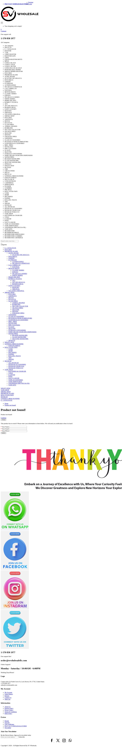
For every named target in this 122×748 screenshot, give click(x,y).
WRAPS (11, 359)
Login (30, 4)
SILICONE (15, 309)
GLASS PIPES (13, 301)
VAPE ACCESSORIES (15, 380)
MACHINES (12, 352)
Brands (7, 721)
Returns (7, 696)
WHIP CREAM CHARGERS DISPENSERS (22, 332)
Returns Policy (9, 708)
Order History (9, 694)
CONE (10, 349)
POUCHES (8, 249)
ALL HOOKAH (13, 363)
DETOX (11, 297)
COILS (10, 373)
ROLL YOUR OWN (11, 347)
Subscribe (22, 737)
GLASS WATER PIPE (19, 337)
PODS (10, 376)
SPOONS (15, 311)
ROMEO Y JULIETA (15, 279)
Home (6, 403)
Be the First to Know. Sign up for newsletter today (16, 735)
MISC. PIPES (12, 321)
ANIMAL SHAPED (18, 303)
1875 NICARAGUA (18, 282)
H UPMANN (12, 260)
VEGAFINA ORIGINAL (16, 291)
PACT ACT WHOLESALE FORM (16, 4)
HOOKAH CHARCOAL (16, 366)
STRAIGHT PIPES (18, 313)
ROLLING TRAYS (14, 356)
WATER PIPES (13, 333)
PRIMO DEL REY (14, 277)
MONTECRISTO (13, 268)
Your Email (5, 429)
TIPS (10, 357)
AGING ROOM (13, 253)
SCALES (11, 327)
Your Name (5, 427)
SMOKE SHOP (9, 292)
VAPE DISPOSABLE (15, 381)
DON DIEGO (12, 256)
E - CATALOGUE (10, 248)
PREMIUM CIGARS (11, 251)
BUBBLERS (16, 304)
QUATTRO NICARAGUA (20, 255)
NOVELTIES (12, 323)
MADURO (15, 287)
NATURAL (16, 267)
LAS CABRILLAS (14, 265)
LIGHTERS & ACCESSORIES (18, 320)
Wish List (7, 699)
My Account (8, 692)
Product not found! (10, 405)
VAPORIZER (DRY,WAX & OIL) (19, 383)
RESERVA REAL (17, 284)
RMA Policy (8, 713)
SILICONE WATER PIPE (20, 339)
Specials (7, 722)
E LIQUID (11, 375)
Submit (3, 433)
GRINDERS (12, 315)
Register (30, 2)
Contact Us (8, 697)
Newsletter (8, 728)
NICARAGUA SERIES (19, 273)
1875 (13, 280)
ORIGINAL (16, 289)
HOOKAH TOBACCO (15, 368)
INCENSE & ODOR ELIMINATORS (20, 318)
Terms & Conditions (11, 712)
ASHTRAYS (12, 296)
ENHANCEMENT (14, 345)
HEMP (10, 351)
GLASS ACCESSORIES (16, 316)
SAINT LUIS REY (14, 285)
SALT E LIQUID (13, 378)
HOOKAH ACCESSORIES (17, 364)
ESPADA (15, 272)
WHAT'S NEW (9, 342)
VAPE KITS (12, 385)
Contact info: (5, 681)
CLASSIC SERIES (18, 270)
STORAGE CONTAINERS (17, 330)
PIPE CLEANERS (14, 325)
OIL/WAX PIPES (17, 308)
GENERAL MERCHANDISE (14, 344)
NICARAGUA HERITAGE (21, 263)
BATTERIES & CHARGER (17, 371)
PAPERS (11, 354)
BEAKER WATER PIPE (20, 335)
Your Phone (5, 431)
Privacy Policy (9, 710)
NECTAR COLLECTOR (20, 306)
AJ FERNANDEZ (18, 261)
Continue (3, 418)
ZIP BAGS (11, 340)
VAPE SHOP (9, 369)
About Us (7, 707)
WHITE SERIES (17, 275)
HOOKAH (8, 361)
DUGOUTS (12, 299)
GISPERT (11, 258)
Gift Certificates (9, 724)
